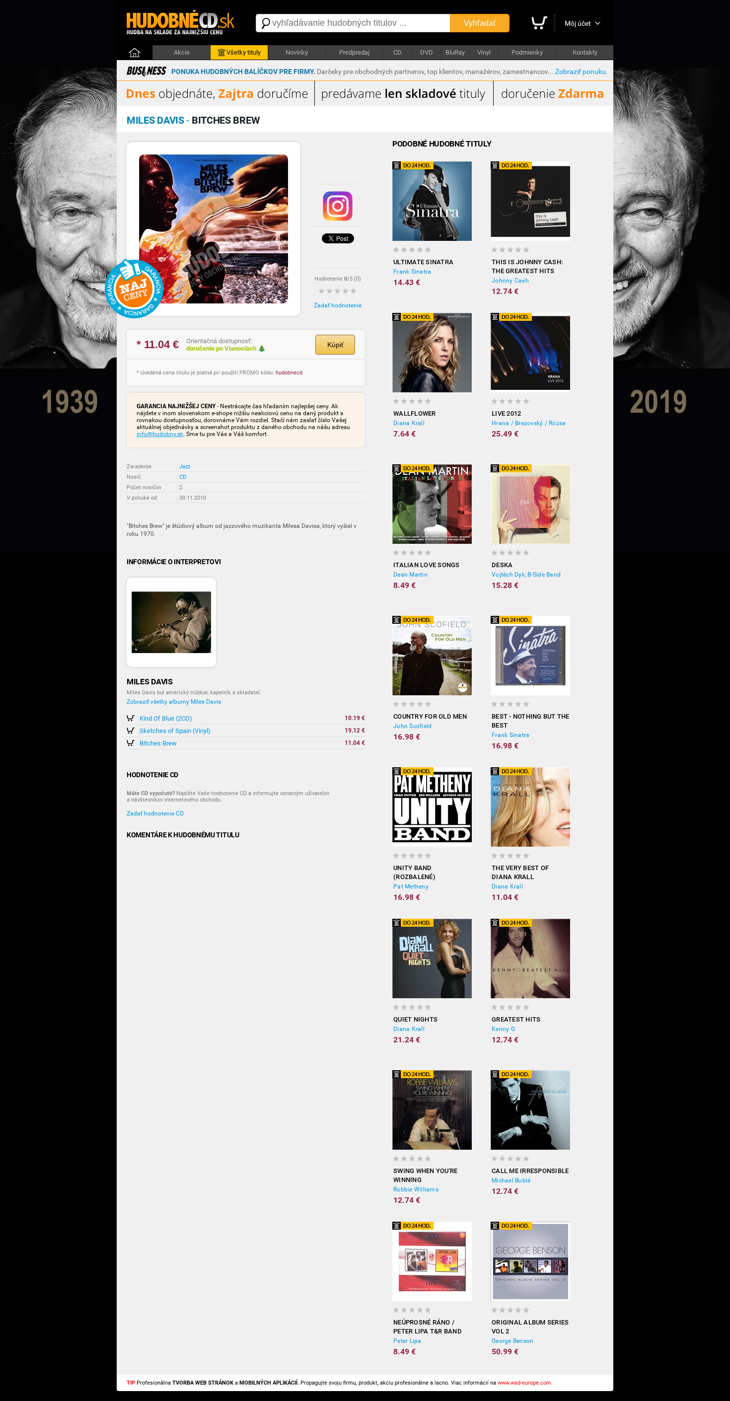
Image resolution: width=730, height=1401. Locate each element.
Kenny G (503, 1029)
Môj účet (578, 23)
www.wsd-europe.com (524, 1383)
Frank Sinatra (412, 271)
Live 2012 (506, 413)
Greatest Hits (516, 1019)
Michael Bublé (511, 1180)
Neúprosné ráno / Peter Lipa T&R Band (427, 1327)
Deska (502, 565)
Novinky (297, 52)
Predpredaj (354, 52)
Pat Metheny (411, 886)
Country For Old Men (430, 716)
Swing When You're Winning (425, 1175)
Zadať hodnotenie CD (155, 813)
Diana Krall (409, 423)
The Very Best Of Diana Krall (520, 872)
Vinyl (484, 52)
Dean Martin (410, 574)
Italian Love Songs (426, 565)
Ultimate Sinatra (423, 262)
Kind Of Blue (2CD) (166, 718)
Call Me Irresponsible (530, 1171)
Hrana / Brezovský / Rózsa (529, 423)
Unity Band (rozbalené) (414, 872)
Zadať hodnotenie (338, 305)
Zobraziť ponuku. (581, 71)
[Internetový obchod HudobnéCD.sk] (181, 23)
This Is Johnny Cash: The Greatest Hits (527, 266)
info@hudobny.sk (160, 434)
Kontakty (585, 52)
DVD (426, 52)
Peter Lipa (407, 1340)
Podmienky (527, 52)
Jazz (184, 466)
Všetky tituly (243, 52)
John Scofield (412, 726)
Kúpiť (335, 345)
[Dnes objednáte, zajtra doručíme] (365, 103)
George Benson (512, 1340)
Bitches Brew (158, 743)
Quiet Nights (415, 1019)
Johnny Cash (510, 280)
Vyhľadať (480, 23)
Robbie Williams (415, 1189)
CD (397, 52)
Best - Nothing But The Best (531, 721)
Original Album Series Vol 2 (530, 1327)
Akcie (182, 52)
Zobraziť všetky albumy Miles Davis (174, 701)
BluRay (455, 52)
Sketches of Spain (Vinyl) (175, 731)
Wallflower (414, 413)
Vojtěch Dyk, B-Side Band (526, 574)
